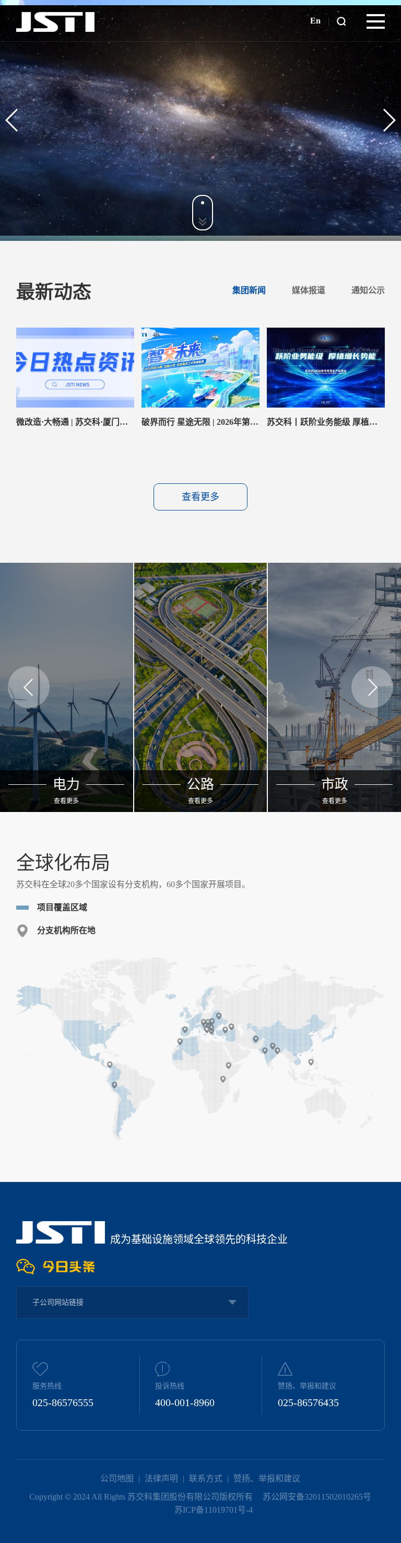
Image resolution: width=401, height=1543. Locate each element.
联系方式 (205, 1478)
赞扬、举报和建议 (266, 1478)
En (315, 20)
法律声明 (161, 1478)
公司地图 (117, 1478)
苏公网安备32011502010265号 (317, 1496)
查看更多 (200, 497)
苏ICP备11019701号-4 (213, 1509)
